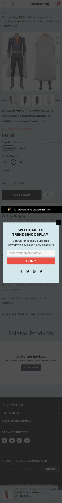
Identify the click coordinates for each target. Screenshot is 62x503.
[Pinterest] (40, 271)
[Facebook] (21, 271)
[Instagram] (34, 271)
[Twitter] (27, 271)
